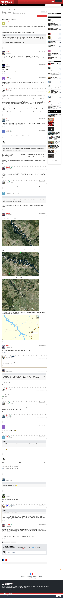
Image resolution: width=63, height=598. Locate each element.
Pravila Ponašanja (35, 4)
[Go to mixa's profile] (49, 58)
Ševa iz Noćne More (53, 20)
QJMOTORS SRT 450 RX (54, 53)
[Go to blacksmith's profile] (49, 73)
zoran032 (7, 345)
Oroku (7, 118)
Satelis (52, 42)
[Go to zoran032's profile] (3, 346)
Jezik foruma (23, 576)
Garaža (36, 1)
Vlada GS (7, 130)
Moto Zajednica (6, 5)
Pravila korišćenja (16, 596)
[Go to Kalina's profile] (3, 496)
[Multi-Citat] (2, 48)
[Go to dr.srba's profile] (49, 54)
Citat (4, 60)
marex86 (6, 13)
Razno (29, 4)
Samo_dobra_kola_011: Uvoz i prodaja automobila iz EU (54, 68)
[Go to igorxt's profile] (49, 86)
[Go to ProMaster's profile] (49, 46)
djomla (7, 181)
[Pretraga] (60, 5)
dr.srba (52, 54)
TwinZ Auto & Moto (54, 77)
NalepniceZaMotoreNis (54, 93)
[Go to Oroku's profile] (3, 120)
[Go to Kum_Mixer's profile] (49, 29)
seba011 (52, 64)
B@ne (7, 191)
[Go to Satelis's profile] (49, 42)
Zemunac (7, 89)
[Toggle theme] (60, 111)
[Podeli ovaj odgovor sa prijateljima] (46, 24)
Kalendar (25, 4)
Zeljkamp (52, 78)
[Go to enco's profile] (3, 78)
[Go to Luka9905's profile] (49, 68)
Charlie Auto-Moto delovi (55, 81)
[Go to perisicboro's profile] (3, 53)
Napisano (42, 21)
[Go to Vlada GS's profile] (3, 131)
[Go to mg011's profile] (3, 66)
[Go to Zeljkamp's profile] (49, 78)
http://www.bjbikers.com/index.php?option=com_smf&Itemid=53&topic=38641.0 (16, 534)
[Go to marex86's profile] (3, 23)
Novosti (20, 4)
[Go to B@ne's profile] (3, 193)
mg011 (7, 64)
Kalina (7, 494)
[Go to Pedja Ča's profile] (49, 24)
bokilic (52, 108)
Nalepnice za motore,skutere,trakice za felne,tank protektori (54, 91)
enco (7, 77)
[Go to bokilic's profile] (49, 107)
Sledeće (7, 19)
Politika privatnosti (29, 576)
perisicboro (8, 51)
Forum (16, 1)
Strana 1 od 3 (13, 19)
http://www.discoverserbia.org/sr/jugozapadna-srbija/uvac (12, 124)
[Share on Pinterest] (6, 560)
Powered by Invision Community (31, 578)
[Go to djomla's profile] (3, 182)
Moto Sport (32, 1)
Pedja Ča (52, 25)
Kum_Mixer (52, 30)
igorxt (51, 87)
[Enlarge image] (4, 30)
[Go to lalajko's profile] (3, 357)
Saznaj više (54, 162)
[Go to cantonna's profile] (49, 51)
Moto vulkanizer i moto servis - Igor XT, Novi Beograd (54, 86)
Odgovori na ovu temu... (11, 552)
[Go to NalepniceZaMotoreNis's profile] (49, 91)
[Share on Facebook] (3, 560)
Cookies (40, 576)
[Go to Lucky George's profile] (49, 102)
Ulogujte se (52, 1)
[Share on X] (2, 560)
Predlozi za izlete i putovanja (20, 13)
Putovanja (26, 1)
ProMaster (52, 47)
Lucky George (52, 103)
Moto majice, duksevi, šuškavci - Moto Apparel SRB (54, 102)
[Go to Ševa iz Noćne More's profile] (49, 20)
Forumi (16, 4)
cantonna (52, 50)
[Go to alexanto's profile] (49, 37)
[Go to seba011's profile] (49, 34)
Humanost (21, 1)
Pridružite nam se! (58, 1)
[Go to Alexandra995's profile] (49, 82)
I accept (59, 596)
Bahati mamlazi (53, 41)
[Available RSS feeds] (60, 570)
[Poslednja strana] (9, 19)
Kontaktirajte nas (35, 576)
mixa (51, 59)
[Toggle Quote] (3, 35)
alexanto (52, 38)
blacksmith (52, 74)
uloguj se (32, 547)
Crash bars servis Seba (54, 63)
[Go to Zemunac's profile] (3, 90)
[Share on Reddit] (5, 560)
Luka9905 (52, 69)
